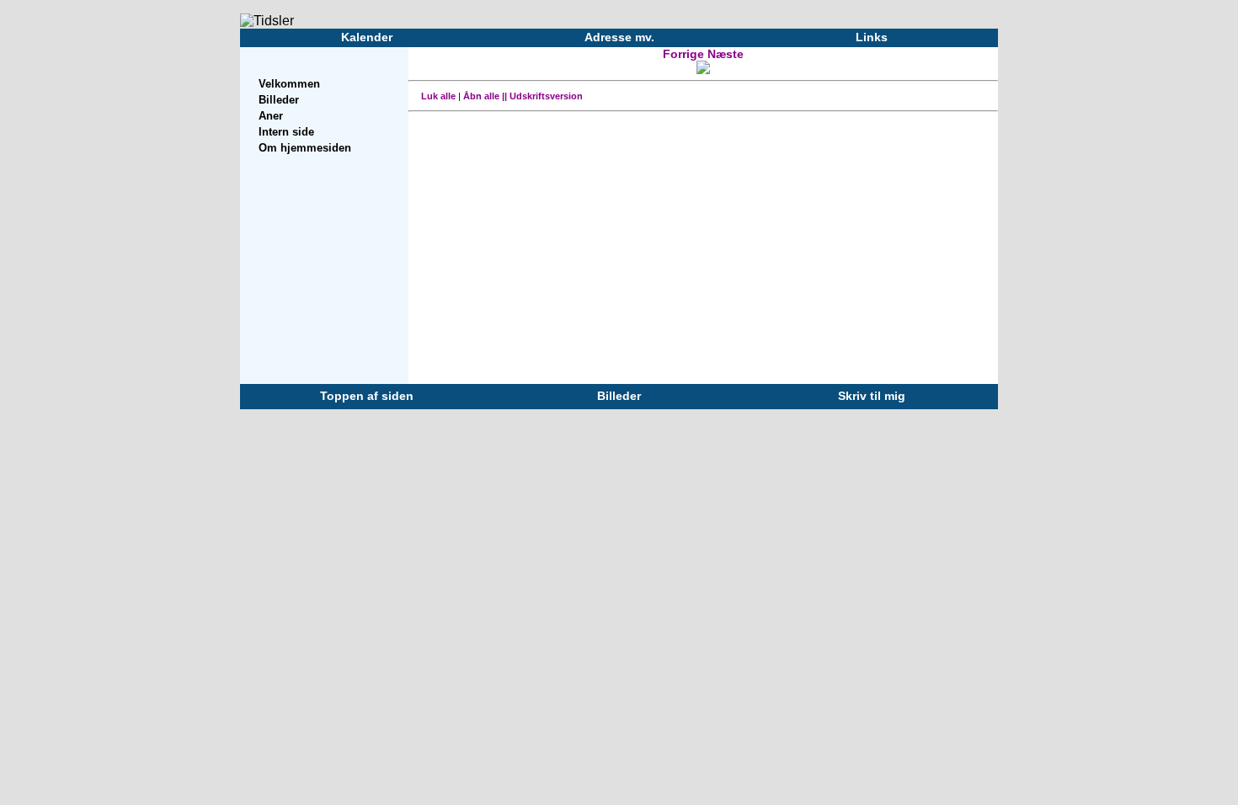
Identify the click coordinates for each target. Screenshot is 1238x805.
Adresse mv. (619, 37)
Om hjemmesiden (305, 147)
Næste (725, 54)
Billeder (279, 99)
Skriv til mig (871, 395)
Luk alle (438, 96)
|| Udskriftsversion (542, 96)
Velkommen (289, 83)
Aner (271, 115)
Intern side (286, 131)
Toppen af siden (367, 395)
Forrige (685, 54)
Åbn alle (481, 96)
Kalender (366, 37)
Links (872, 37)
